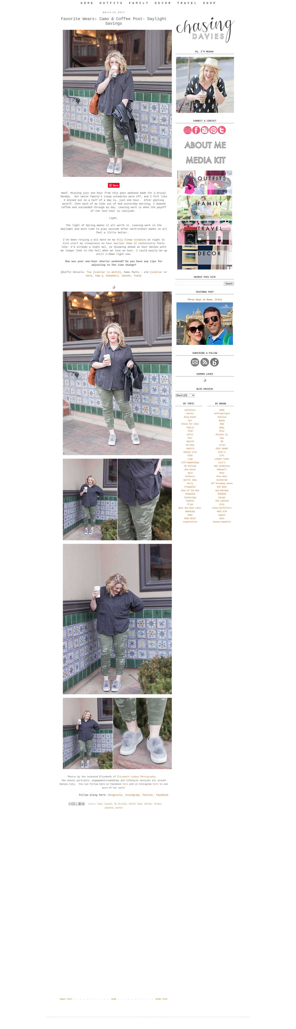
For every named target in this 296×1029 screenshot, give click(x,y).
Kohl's (221, 452)
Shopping (190, 494)
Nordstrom (222, 480)
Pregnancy (190, 487)
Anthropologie (222, 413)
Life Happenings (190, 462)
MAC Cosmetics (222, 466)
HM (222, 441)
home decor (190, 518)
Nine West (222, 476)
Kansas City (190, 452)
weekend (109, 808)
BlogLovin (115, 795)
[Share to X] (76, 803)
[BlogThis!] (73, 803)
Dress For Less (190, 424)
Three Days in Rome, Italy (205, 299)
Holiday (190, 445)
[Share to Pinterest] (83, 803)
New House (190, 469)
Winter (119, 808)
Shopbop (222, 494)
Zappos (221, 515)
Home (113, 999)
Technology (190, 497)
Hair (190, 438)
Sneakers (112, 275)
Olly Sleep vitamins (131, 239)
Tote (137, 275)
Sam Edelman (222, 490)
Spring (148, 804)
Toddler (190, 501)
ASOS (221, 410)
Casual (108, 804)
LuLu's (221, 462)
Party (190, 483)
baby (190, 515)
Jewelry (190, 448)
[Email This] (70, 803)
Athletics (190, 410)
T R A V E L (186, 3)
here (89, 275)
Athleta (222, 417)
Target (157, 804)
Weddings (190, 511)
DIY (190, 420)
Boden (222, 420)
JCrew (222, 445)
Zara (221, 518)
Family (190, 427)
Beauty (190, 413)
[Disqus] (113, 861)
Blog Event (190, 417)
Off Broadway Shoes (222, 483)
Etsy (221, 431)
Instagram (132, 795)
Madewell (222, 469)
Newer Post (66, 999)
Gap (222, 438)
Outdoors (190, 476)
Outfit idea (135, 804)
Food (190, 431)
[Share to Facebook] (80, 803)
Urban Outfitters (221, 508)
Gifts (190, 435)
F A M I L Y (138, 3)
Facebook (162, 795)
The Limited (222, 501)
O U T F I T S (111, 3)
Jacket (126, 275)
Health (190, 441)
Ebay (221, 427)
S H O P (209, 3)
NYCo (221, 473)
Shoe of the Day (190, 490)
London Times (222, 459)
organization (190, 522)
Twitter (147, 795)
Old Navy (222, 487)
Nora (190, 473)
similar (157, 272)
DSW (222, 424)
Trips (190, 504)
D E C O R (162, 3)
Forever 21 (222, 435)
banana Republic (222, 522)
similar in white (107, 272)
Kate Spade (222, 448)
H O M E (87, 3)
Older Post (162, 999)
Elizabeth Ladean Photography (136, 776)
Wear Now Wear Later (190, 508)
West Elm (222, 511)
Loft (221, 455)
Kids (190, 455)
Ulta (221, 504)
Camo (100, 804)
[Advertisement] (204, 553)
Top (89, 272)
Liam (190, 459)
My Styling (120, 804)
